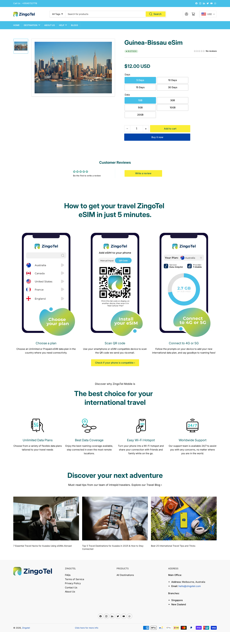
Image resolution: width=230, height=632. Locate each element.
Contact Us (71, 587)
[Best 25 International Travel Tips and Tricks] (184, 518)
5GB (140, 107)
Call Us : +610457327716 (25, 3)
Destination (30, 25)
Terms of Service (74, 579)
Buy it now (157, 137)
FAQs (68, 575)
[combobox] (115, 14)
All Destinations (125, 575)
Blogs (74, 25)
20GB (140, 114)
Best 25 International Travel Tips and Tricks (173, 545)
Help (61, 25)
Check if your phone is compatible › (115, 362)
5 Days (140, 80)
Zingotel (26, 628)
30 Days (172, 87)
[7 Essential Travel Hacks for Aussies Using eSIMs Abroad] (46, 518)
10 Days (172, 80)
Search (157, 14)
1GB (140, 100)
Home (16, 25)
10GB (173, 107)
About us (49, 25)
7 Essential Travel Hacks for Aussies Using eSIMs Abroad (42, 545)
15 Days (140, 87)
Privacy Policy (73, 583)
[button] (199, 51)
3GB (172, 100)
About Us (70, 591)
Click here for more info (86, 628)
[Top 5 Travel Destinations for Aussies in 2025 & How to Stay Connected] (115, 518)
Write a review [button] (143, 173)
